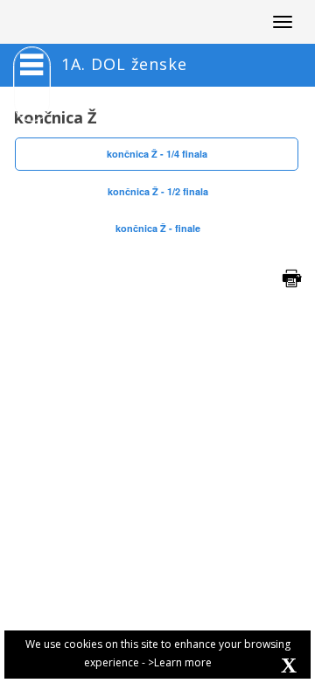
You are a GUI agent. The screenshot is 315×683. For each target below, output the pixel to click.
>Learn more (180, 662)
